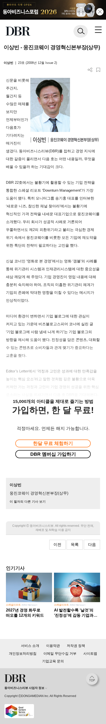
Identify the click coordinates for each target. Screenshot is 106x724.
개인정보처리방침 (22, 653)
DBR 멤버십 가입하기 (53, 454)
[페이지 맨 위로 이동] (93, 680)
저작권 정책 (76, 646)
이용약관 (53, 646)
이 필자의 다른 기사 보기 (28, 501)
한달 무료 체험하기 (53, 443)
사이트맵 (90, 653)
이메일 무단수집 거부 (59, 653)
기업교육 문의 (53, 661)
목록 (75, 544)
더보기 (90, 70)
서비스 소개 (30, 646)
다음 (92, 544)
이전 (57, 544)
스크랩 (98, 70)
